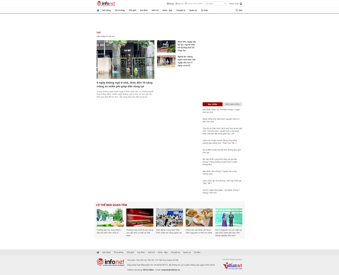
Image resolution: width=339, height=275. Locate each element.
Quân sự (193, 10)
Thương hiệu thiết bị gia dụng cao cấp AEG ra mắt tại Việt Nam (139, 233)
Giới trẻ (155, 10)
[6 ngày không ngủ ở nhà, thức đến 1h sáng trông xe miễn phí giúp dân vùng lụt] (125, 59)
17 (235, 143)
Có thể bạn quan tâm (111, 205)
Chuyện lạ (180, 10)
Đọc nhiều (212, 104)
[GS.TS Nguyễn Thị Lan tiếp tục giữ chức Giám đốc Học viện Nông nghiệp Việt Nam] (228, 218)
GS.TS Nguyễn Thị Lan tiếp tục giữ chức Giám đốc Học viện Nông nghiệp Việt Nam (228, 233)
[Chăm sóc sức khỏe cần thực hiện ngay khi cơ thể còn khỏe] (199, 218)
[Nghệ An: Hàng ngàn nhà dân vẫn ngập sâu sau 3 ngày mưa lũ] (166, 61)
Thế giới (132, 10)
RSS (240, 10)
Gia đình (144, 10)
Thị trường (120, 10)
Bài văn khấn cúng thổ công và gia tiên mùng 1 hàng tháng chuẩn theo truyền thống (220, 162)
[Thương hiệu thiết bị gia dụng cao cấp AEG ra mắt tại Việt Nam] (139, 218)
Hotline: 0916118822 (195, 3)
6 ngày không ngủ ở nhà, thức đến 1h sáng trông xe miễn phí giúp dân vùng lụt (125, 84)
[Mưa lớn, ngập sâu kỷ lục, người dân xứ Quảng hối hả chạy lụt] (166, 46)
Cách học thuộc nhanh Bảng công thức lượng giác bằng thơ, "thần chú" (220, 141)
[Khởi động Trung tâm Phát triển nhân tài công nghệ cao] (169, 218)
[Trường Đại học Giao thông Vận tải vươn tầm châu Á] (110, 218)
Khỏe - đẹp (167, 10)
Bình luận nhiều (232, 104)
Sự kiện (204, 10)
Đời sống (106, 10)
